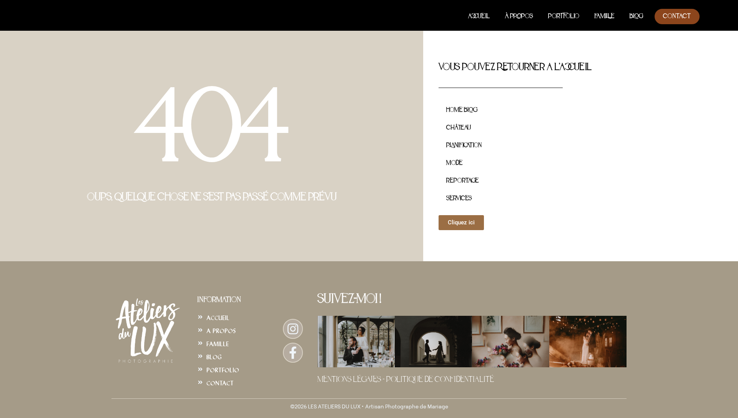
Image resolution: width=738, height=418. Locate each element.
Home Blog (461, 110)
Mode (454, 163)
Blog (636, 16)
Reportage (462, 181)
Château (458, 128)
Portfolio (563, 16)
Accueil (479, 16)
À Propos (519, 16)
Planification (463, 146)
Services (459, 199)
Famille (604, 16)
